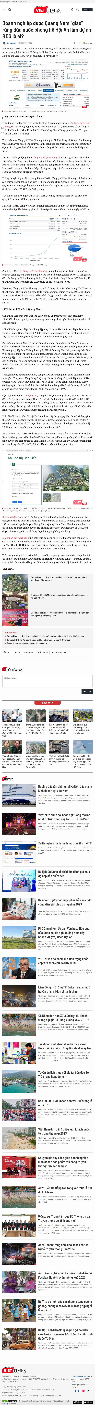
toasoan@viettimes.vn (83, 1376)
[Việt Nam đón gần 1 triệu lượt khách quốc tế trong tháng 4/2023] (19, 1138)
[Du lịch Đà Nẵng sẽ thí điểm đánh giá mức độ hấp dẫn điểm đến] (19, 881)
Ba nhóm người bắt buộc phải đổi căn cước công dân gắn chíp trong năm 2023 (64, 902)
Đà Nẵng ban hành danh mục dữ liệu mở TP (65, 843)
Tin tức (8, 779)
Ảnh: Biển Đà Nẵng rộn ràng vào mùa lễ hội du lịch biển (65, 1190)
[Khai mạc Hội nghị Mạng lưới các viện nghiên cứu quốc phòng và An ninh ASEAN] (15, 600)
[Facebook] (74, 43)
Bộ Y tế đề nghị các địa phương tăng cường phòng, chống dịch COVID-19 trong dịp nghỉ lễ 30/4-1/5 (65, 1306)
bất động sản (30, 395)
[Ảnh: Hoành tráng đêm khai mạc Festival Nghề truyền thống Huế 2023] (19, 1254)
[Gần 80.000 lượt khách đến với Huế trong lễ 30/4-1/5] (19, 1110)
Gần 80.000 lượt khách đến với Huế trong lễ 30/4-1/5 (65, 1103)
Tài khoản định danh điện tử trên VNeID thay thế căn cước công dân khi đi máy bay (65, 1046)
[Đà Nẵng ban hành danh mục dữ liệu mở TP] (19, 852)
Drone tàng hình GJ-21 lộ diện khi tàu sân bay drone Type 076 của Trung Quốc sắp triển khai (82, 761)
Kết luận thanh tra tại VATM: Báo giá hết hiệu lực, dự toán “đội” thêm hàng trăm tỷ (59, 729)
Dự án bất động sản (12, 517)
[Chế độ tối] (77, 9)
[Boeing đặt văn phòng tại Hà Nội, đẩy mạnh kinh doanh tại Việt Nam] (19, 795)
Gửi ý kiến (87, 691)
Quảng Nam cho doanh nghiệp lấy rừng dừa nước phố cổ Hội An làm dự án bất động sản (59, 578)
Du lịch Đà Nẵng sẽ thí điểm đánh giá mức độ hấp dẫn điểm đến (64, 874)
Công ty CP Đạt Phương (45, 157)
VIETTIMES (47, 10)
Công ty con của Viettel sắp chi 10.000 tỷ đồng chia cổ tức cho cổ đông (82, 729)
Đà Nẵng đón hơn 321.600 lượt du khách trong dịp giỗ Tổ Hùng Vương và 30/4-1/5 (63, 1018)
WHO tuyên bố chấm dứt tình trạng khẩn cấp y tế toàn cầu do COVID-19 (63, 961)
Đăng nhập (87, 10)
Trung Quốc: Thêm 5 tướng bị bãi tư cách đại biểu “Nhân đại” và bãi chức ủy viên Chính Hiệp (12, 761)
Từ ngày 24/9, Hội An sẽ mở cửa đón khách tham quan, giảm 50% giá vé (38, 640)
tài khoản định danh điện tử (55, 1057)
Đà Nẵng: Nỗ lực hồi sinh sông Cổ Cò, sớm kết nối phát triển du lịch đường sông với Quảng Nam (60, 614)
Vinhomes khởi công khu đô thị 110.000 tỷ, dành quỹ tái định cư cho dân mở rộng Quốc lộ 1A (35, 761)
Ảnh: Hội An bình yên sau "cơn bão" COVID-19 (27, 644)
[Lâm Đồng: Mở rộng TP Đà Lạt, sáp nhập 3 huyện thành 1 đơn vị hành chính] (19, 996)
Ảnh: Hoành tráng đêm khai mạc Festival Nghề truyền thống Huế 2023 (63, 1247)
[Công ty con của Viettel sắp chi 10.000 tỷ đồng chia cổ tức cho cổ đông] (83, 715)
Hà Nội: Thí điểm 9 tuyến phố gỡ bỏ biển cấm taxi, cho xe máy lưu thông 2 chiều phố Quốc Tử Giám (65, 1334)
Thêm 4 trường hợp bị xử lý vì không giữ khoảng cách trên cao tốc (59, 760)
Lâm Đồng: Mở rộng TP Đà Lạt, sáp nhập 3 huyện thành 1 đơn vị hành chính (64, 989)
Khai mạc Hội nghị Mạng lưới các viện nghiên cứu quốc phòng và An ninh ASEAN (59, 596)
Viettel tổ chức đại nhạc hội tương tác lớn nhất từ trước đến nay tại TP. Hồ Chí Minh (64, 817)
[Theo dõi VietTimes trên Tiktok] (88, 1391)
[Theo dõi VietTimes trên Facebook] (75, 1391)
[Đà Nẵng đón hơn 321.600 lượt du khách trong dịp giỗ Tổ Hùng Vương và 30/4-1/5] (19, 1025)
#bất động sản (43, 652)
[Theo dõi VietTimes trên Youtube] (83, 1391)
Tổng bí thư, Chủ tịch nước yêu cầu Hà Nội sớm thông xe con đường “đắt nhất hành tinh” (12, 730)
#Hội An (18, 652)
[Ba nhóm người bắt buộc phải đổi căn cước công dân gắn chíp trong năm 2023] (19, 909)
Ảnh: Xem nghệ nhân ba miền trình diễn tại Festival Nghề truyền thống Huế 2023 (65, 1275)
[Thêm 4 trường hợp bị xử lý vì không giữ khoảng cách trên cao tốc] (59, 747)
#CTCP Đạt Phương (59, 652)
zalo (79, 1391)
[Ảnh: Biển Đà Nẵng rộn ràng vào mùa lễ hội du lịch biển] (19, 1197)
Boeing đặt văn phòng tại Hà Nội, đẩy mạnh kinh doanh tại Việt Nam (65, 788)
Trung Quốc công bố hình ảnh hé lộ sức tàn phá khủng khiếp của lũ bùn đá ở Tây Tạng (35, 729)
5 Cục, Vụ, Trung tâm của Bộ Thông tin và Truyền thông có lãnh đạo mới (64, 1218)
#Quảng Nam (29, 652)
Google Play (88, 1402)
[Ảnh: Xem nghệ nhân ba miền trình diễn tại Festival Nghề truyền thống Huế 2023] (19, 1282)
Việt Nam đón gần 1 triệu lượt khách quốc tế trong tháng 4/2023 (64, 1131)
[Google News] (87, 43)
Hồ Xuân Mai (11, 43)
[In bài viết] (78, 43)
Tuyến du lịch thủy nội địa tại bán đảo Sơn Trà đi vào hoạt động (64, 1074)
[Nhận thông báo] (72, 9)
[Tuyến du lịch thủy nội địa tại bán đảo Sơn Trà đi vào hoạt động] (19, 1081)
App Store (77, 1402)
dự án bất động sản (17, 537)
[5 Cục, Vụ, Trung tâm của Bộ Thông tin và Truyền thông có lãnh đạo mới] (19, 1225)
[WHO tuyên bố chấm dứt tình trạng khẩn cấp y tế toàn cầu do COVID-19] (19, 968)
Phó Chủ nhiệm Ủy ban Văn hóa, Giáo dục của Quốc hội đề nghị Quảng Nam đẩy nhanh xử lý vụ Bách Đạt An (63, 932)
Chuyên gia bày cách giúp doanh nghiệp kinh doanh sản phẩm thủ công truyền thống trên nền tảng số (63, 1162)
